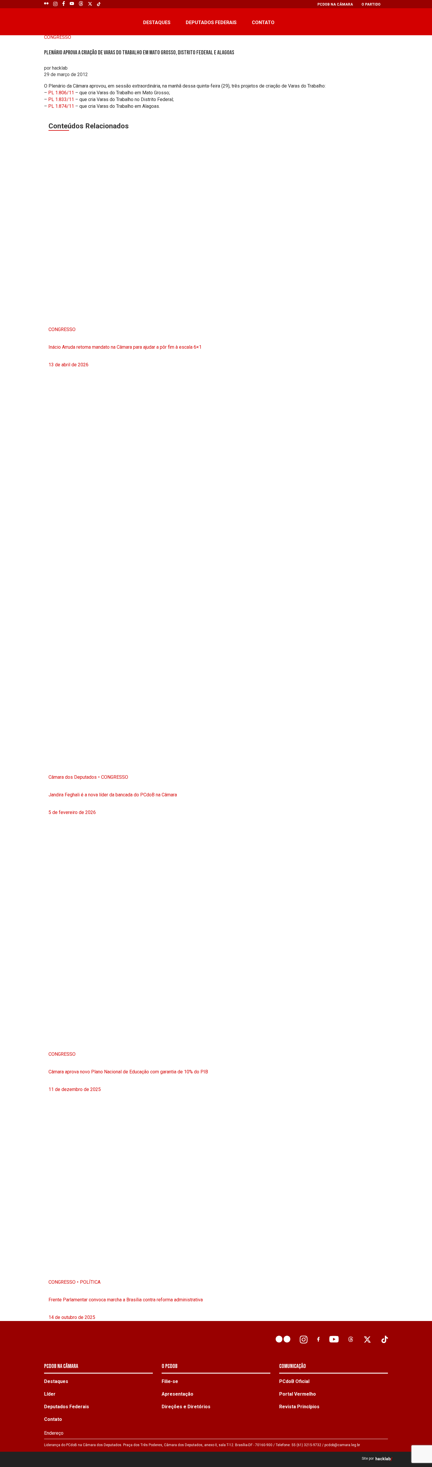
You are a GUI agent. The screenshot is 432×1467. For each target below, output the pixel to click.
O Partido (371, 4)
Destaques (156, 22)
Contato (263, 22)
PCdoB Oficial (294, 1381)
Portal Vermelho (297, 1394)
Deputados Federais (211, 22)
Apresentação (177, 1394)
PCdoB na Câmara (335, 4)
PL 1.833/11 (61, 99)
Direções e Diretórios (186, 1406)
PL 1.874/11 (61, 106)
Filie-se (170, 1381)
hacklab (383, 1459)
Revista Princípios (299, 1406)
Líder (50, 1394)
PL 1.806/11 (61, 92)
